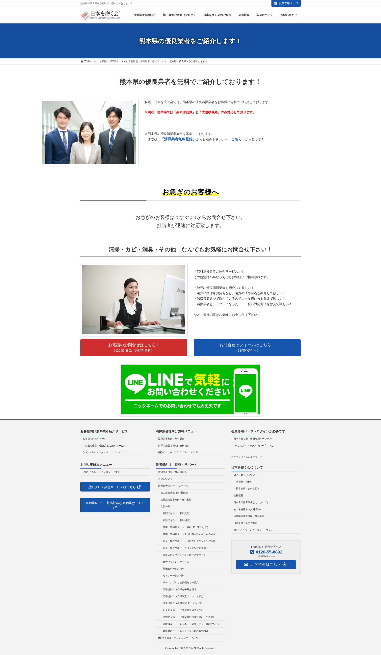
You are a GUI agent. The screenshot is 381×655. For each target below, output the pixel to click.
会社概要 (238, 495)
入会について (165, 478)
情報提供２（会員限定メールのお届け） (184, 596)
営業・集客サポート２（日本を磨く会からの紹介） (190, 534)
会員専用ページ (288, 3)
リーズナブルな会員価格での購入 (181, 582)
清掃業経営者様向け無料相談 (173, 445)
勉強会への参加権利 (173, 568)
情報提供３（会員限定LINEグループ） (183, 603)
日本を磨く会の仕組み (248, 488)
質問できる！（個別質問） (177, 513)
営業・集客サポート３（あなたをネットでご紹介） (190, 541)
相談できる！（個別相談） (177, 520)
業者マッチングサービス (176, 561)
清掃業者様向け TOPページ (173, 485)
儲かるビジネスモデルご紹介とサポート (184, 554)
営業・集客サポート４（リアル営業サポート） (188, 548)
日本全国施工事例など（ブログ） (251, 502)
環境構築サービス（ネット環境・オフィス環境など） (191, 623)
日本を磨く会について (245, 474)
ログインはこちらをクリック (246, 457)
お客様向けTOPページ (95, 438)
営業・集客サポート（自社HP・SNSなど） (186, 527)
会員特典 (165, 506)
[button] (133, 347)
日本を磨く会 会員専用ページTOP (253, 438)
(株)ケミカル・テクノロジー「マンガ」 (104, 452)
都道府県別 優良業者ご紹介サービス (105, 445)
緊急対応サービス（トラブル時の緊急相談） (187, 630)
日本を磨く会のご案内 (245, 523)
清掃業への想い (244, 481)
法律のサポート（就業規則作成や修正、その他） (189, 617)
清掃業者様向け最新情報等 (172, 471)
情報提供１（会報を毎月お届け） (181, 589)
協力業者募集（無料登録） (172, 438)
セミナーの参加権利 (173, 575)
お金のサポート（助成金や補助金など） (184, 610)
